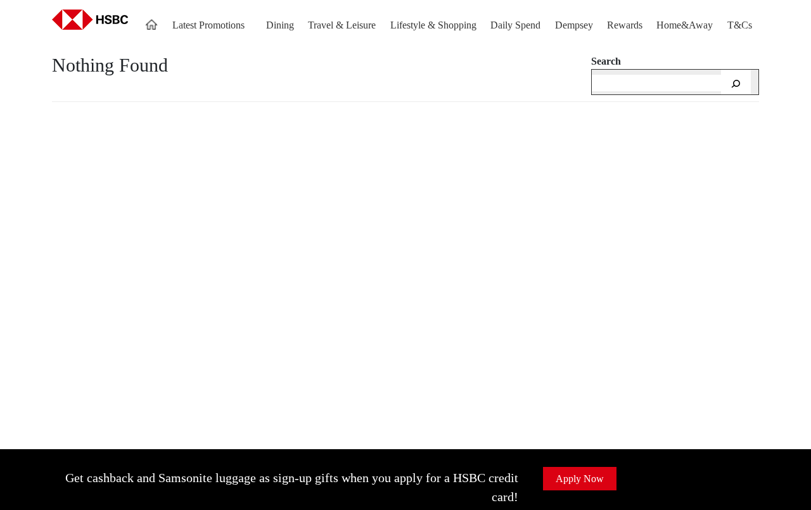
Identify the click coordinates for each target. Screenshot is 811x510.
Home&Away (684, 25)
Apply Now (580, 478)
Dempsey (574, 25)
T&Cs (739, 25)
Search (606, 61)
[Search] (736, 82)
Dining (280, 25)
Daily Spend (515, 25)
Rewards (624, 25)
